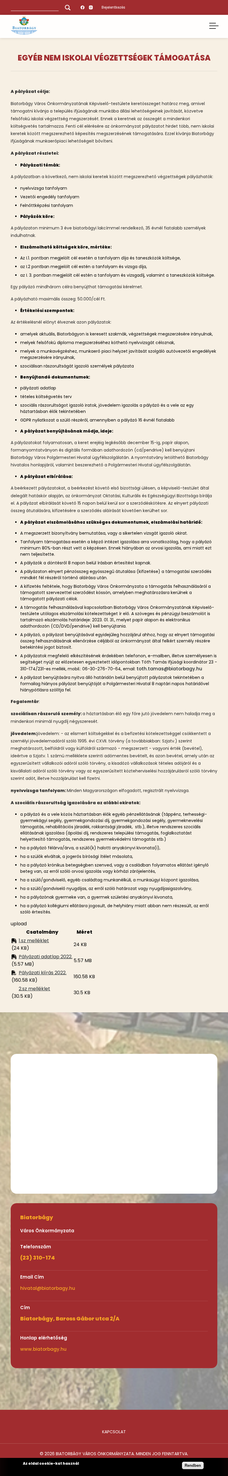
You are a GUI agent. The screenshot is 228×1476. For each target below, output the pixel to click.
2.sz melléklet (34, 988)
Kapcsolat (114, 1432)
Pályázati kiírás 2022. (42, 972)
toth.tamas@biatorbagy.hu (169, 669)
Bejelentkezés (113, 7)
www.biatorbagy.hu (43, 1349)
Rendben (193, 1465)
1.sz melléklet (34, 940)
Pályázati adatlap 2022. (45, 956)
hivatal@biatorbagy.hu (47, 1288)
